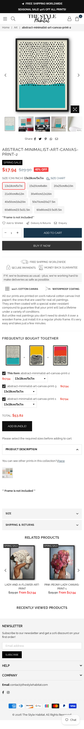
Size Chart (57, 178)
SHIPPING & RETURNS (20, 524)
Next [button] (78, 75)
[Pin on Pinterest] (46, 139)
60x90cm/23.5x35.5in (49, 209)
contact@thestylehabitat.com (28, 684)
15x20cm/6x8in (38, 186)
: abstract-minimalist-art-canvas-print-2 (38, 373)
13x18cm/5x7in (14, 186)
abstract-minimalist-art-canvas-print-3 (31, 386)
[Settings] (69, 18)
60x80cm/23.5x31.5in (17, 209)
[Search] (13, 18)
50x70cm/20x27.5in (43, 201)
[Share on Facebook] (35, 139)
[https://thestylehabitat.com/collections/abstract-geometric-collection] (7, 482)
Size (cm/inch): (33, 178)
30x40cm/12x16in (41, 193)
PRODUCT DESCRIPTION (21, 449)
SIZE (8, 513)
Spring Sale (11, 546)
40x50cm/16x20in (15, 201)
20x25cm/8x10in (63, 186)
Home (5, 27)
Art (15, 27)
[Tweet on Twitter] (40, 139)
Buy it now (42, 245)
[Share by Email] (56, 139)
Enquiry (62, 223)
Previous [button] (5, 75)
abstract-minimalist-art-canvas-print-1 (31, 398)
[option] (42, 75)
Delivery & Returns (40, 223)
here (61, 460)
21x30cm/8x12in (14, 193)
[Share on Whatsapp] (51, 139)
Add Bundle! (17, 426)
